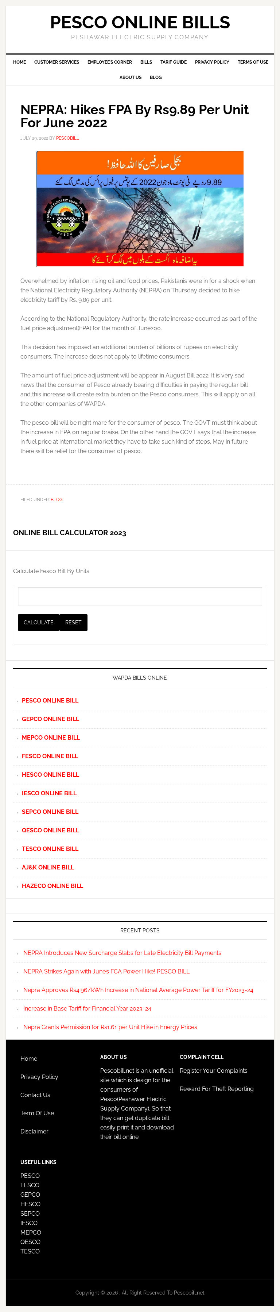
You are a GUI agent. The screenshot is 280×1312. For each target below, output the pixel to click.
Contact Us (35, 1095)
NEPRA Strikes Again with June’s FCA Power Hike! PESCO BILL (106, 971)
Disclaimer (34, 1131)
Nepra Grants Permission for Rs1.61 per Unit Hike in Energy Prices (110, 1027)
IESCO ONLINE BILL (49, 793)
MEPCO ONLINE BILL (51, 737)
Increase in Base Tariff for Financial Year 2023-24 (87, 1008)
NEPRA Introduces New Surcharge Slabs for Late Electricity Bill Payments (122, 952)
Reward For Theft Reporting (217, 1088)
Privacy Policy (39, 1076)
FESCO (29, 1185)
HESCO (30, 1204)
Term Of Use (37, 1113)
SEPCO (30, 1213)
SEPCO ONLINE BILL (50, 811)
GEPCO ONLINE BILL (50, 719)
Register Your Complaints (214, 1070)
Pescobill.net (188, 1293)
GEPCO (30, 1194)
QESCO (30, 1242)
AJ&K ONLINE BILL (48, 867)
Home (28, 1058)
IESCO (29, 1223)
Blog (57, 499)
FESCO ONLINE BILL (50, 756)
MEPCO (30, 1232)
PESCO (30, 1175)
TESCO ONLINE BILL (50, 848)
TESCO (30, 1251)
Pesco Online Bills (140, 22)
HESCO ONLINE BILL (50, 774)
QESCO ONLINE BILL (50, 830)
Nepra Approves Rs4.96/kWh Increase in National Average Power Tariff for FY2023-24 (138, 990)
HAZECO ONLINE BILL (52, 886)
